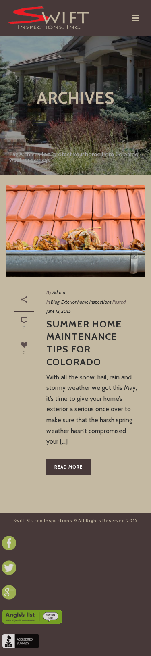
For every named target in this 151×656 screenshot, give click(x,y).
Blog (55, 302)
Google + (9, 592)
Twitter (9, 567)
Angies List (32, 617)
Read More (68, 467)
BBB (20, 641)
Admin (58, 292)
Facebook (9, 543)
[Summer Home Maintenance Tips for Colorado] (75, 231)
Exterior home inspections (86, 302)
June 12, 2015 (58, 311)
